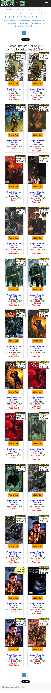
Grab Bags (19, 26)
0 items (16, 2)
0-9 (18, 9)
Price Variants (10, 20)
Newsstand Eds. (38, 20)
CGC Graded (11, 23)
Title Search (9, 9)
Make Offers (31, 26)
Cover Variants (24, 20)
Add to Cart (13, 83)
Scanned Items (38, 23)
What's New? (24, 23)
